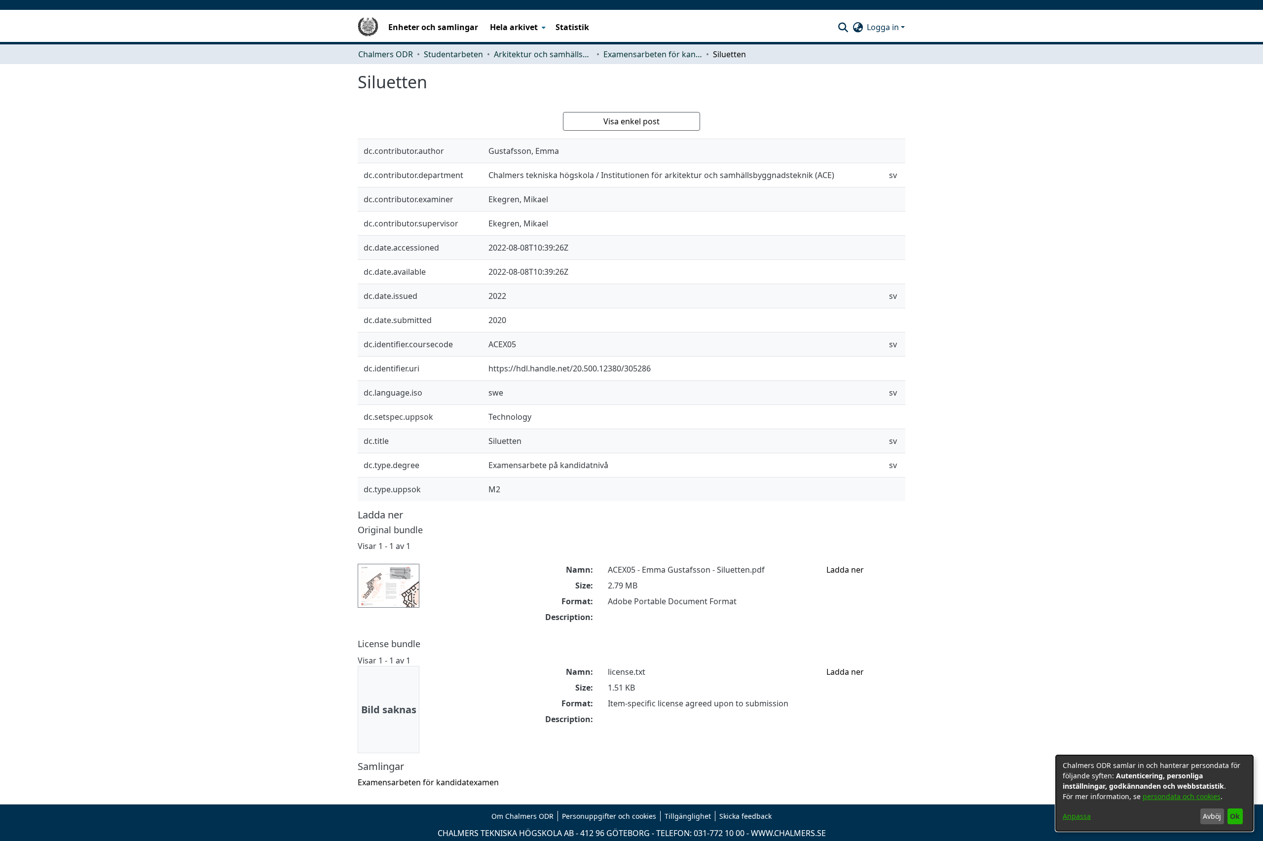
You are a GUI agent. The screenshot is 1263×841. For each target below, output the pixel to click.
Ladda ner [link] (845, 569)
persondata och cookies (1182, 796)
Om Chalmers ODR (522, 816)
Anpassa (1077, 816)
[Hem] (368, 27)
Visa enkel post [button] (631, 121)
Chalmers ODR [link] (385, 54)
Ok (1235, 816)
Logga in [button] (884, 27)
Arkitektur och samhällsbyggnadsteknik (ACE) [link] (543, 54)
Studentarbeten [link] (453, 54)
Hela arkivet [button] (514, 27)
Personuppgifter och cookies (609, 816)
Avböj (1212, 816)
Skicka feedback (745, 816)
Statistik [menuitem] (572, 27)
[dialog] (1154, 793)
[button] (843, 27)
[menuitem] (517, 27)
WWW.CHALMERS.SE (788, 833)
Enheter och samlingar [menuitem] (433, 27)
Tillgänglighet (688, 816)
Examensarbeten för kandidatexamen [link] (652, 54)
